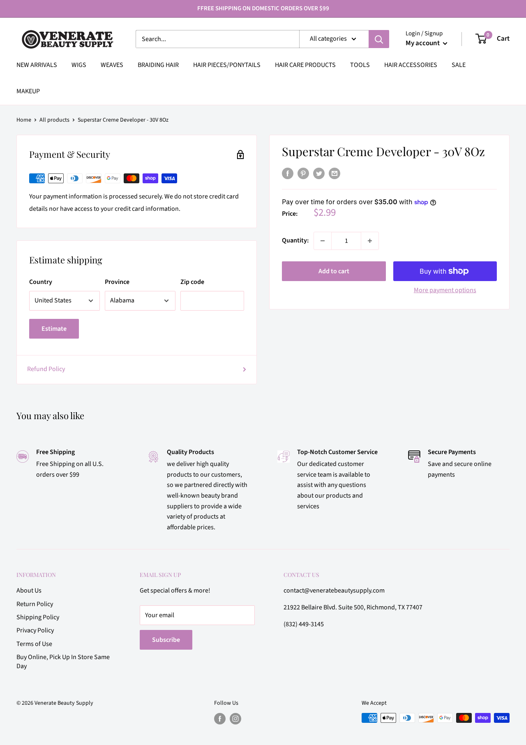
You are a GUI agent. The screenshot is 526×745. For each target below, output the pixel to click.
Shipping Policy (37, 617)
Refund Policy (46, 369)
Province (117, 281)
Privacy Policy (35, 630)
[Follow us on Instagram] (235, 718)
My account (423, 43)
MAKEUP (28, 91)
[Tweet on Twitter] (319, 173)
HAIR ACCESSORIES (410, 64)
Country (40, 281)
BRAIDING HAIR (158, 64)
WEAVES (112, 64)
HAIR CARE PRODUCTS (305, 64)
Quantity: (295, 240)
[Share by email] (334, 173)
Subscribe (166, 639)
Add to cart (333, 271)
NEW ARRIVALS (36, 64)
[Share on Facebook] (287, 173)
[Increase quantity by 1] (369, 240)
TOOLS (360, 64)
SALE (459, 64)
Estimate (54, 328)
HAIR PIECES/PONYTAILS (227, 64)
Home (23, 120)
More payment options (445, 290)
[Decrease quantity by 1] (322, 240)
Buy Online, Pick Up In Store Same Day (63, 662)
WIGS (79, 64)
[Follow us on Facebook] (220, 718)
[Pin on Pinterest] (303, 173)
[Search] (379, 39)
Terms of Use (34, 643)
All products (54, 120)
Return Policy (34, 604)
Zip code (192, 281)
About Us (29, 590)
